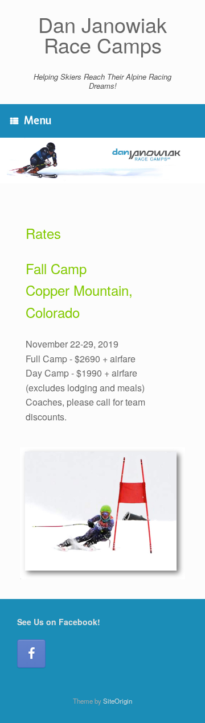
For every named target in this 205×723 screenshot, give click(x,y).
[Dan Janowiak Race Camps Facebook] (31, 653)
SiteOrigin (117, 700)
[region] (102, 160)
